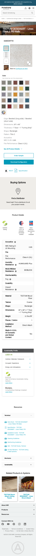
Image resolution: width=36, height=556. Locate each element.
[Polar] (21, 100)
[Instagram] (19, 524)
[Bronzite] (15, 82)
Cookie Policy (30, 529)
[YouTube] (8, 524)
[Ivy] (27, 88)
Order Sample (19, 156)
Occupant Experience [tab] (12, 363)
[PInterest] (13, 524)
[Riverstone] (3, 106)
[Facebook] (3, 524)
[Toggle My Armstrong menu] (25, 8)
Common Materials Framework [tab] (14, 359)
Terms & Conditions (17, 529)
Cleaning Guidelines (13, 438)
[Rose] (9, 106)
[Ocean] (9, 100)
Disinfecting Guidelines (14, 442)
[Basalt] (3, 82)
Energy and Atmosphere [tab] (12, 367)
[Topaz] (21, 106)
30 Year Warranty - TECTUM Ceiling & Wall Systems (17, 451)
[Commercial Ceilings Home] (6, 8)
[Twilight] (27, 106)
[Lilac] (3, 94)
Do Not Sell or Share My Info (25, 531)
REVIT (11, 171)
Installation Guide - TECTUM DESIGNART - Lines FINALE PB (16, 434)
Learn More (8, 383)
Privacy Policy (9, 531)
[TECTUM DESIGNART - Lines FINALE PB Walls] (6, 48)
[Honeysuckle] (21, 88)
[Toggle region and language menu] (29, 8)
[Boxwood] (9, 82)
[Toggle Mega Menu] (33, 8)
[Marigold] (15, 94)
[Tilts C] (6, 54)
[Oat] (3, 100)
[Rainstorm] (27, 100)
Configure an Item (22, 69)
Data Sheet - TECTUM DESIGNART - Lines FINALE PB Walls (17, 423)
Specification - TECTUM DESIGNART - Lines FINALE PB (16, 428)
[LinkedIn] (25, 524)
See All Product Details (12, 149)
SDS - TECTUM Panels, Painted (16, 446)
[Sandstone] (15, 106)
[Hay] (15, 88)
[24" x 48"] (6, 61)
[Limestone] (9, 94)
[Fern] (3, 88)
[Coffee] (21, 82)
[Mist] (21, 94)
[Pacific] (15, 100)
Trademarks (5, 529)
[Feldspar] (27, 82)
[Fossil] (9, 88)
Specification (23, 171)
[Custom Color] (3, 112)
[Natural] (27, 94)
